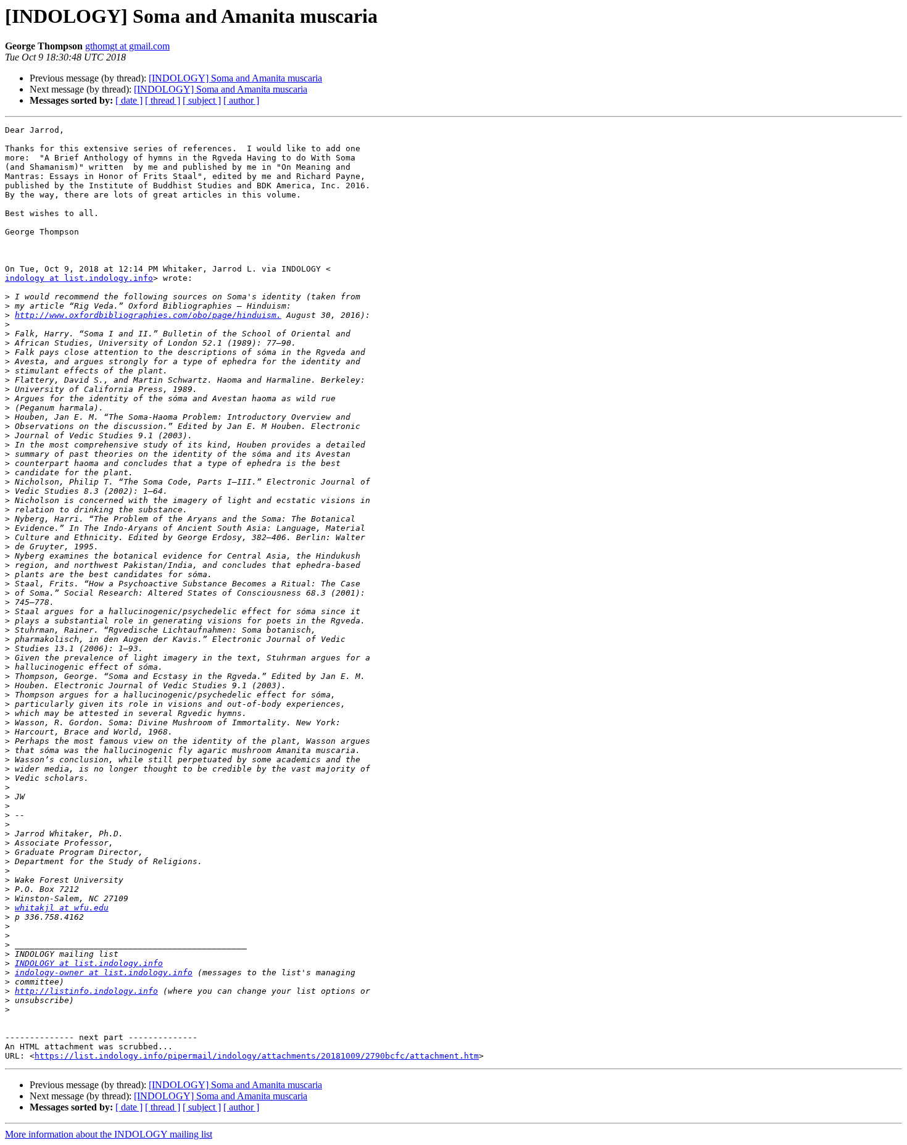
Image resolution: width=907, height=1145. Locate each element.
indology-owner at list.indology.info (104, 972)
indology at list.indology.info (79, 278)
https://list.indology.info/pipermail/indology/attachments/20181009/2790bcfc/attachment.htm (257, 1055)
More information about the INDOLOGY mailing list (108, 1134)
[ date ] (129, 100)
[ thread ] (162, 100)
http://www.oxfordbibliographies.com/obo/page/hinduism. (148, 315)
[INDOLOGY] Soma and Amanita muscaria (235, 78)
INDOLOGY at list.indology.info (89, 963)
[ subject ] (202, 100)
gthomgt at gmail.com (127, 46)
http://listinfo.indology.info (86, 991)
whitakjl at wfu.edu (62, 907)
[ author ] (241, 100)
